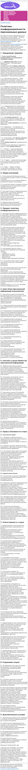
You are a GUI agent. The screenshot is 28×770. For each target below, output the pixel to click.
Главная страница (5, 22)
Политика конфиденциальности (9, 768)
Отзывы (6, 17)
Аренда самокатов (9, 11)
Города (6, 16)
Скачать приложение (10, 13)
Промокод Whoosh (9, 14)
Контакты (6, 20)
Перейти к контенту (6, 1)
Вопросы (6, 18)
